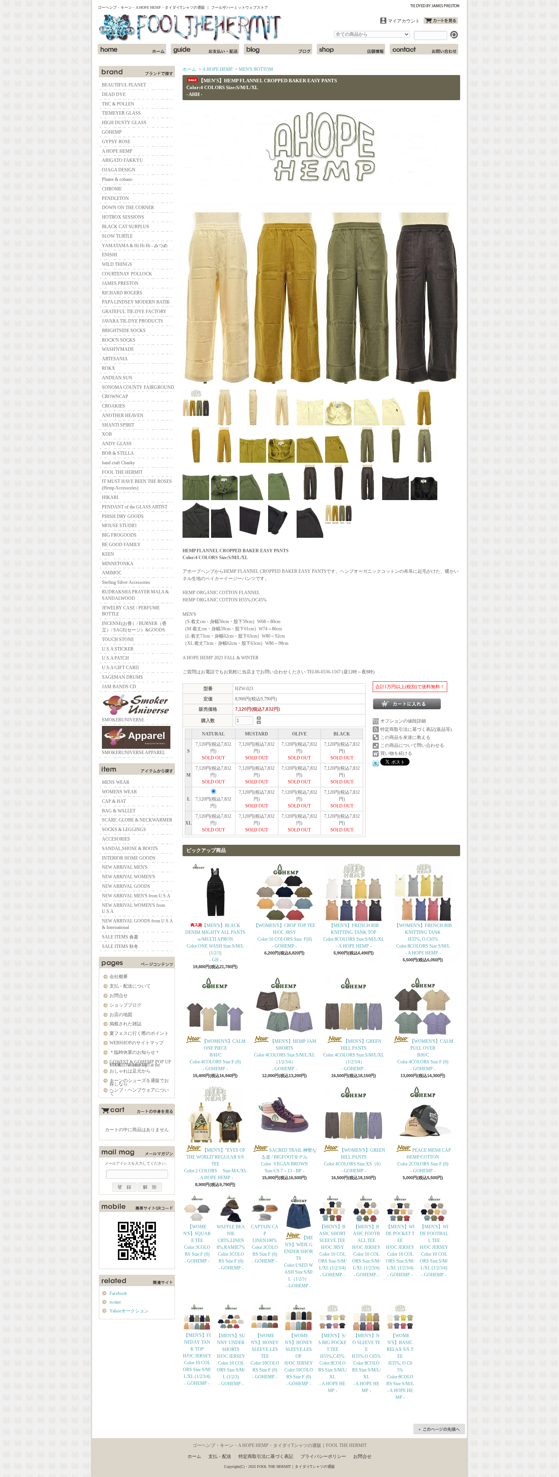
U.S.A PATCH (115, 658)
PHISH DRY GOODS (123, 516)
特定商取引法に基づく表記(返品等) (416, 729)
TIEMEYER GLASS (121, 113)
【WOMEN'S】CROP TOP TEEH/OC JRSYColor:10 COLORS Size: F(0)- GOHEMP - (284, 936)
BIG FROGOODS (119, 535)
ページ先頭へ (439, 1429)
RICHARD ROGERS (122, 293)
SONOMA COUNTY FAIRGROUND (138, 387)
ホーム (132, 49)
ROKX (108, 368)
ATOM (146, 1334)
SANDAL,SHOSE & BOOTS (130, 848)
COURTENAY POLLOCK (127, 274)
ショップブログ (278, 49)
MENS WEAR (115, 782)
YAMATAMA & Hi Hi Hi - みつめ (135, 245)
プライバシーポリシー (323, 1456)
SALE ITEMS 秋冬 (120, 946)
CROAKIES (113, 406)
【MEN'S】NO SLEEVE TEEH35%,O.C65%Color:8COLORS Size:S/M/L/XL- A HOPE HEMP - (366, 1363)
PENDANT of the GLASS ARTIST (134, 507)
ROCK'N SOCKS (118, 340)
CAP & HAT (114, 801)
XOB (107, 434)
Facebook (118, 1293)
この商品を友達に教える (405, 737)
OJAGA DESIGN (118, 170)
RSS (122, 1334)
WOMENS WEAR (119, 791)
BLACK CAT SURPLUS (125, 226)
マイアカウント (404, 21)
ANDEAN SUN (117, 377)
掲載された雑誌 (125, 1023)
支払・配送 (219, 1456)
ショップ (351, 49)
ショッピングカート (441, 20)
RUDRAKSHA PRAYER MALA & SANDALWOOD (135, 595)
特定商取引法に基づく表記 (265, 1456)
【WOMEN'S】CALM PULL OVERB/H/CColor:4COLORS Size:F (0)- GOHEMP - (425, 1055)
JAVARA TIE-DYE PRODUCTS (132, 321)
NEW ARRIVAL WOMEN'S (128, 876)
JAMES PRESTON (120, 283)
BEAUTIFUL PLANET (124, 85)
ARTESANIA (115, 358)
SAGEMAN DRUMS (122, 677)
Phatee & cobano (117, 179)
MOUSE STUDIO (119, 525)
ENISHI (109, 254)
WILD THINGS (117, 264)
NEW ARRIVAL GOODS (126, 886)
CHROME (112, 189)
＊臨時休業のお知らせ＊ (135, 1052)
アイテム (137, 769)
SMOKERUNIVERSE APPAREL (133, 752)
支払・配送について (205, 49)
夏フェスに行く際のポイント (139, 1033)
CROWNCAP (115, 396)
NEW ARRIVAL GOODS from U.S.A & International (137, 924)
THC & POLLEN (118, 104)
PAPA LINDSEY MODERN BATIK (136, 302)
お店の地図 (121, 1014)
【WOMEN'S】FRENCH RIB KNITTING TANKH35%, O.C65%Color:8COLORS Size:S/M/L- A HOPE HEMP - (423, 939)
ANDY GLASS (117, 443)
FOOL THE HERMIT (122, 472)
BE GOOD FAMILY (121, 544)
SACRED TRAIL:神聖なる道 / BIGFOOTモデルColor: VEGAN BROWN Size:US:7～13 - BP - (289, 1160)
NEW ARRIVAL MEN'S (125, 867)
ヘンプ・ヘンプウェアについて (139, 1091)
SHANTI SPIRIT (118, 425)
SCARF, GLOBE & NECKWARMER (137, 820)
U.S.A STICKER (117, 649)
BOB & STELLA (118, 453)
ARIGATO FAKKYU (122, 160)
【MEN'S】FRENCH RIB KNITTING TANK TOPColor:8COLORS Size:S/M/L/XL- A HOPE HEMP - (353, 936)
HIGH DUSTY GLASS (124, 122)
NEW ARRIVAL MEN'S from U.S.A (136, 895)
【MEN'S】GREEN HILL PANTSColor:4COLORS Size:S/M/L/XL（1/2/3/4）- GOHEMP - (353, 1055)
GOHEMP (112, 132)
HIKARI (110, 497)
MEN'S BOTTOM (256, 69)
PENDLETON (115, 198)
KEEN (108, 554)
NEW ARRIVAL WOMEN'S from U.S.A (133, 908)
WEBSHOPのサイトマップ (137, 1042)
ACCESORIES (116, 839)
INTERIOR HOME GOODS (129, 858)
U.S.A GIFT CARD (120, 667)
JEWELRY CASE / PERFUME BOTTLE (131, 611)
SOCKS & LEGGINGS (124, 829)
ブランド (137, 71)
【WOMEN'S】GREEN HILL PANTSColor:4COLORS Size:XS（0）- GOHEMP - (354, 1160)
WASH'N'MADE (118, 349)
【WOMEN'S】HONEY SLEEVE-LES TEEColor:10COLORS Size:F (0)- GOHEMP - (265, 1356)
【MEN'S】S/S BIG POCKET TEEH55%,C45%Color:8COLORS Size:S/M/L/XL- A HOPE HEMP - (332, 1363)
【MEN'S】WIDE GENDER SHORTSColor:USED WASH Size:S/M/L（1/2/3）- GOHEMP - (298, 1261)
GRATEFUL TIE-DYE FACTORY (134, 311)
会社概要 (119, 976)
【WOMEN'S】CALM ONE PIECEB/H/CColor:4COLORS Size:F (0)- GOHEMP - (218, 1055)
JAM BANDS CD (119, 686)
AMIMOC (112, 572)
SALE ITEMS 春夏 (120, 937)
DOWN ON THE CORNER (128, 207)
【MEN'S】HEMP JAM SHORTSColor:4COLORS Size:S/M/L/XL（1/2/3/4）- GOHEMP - (285, 1055)
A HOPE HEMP (117, 151)
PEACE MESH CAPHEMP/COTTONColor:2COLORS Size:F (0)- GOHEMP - (424, 1160)
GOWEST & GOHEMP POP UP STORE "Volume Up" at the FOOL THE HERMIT (140, 1063)
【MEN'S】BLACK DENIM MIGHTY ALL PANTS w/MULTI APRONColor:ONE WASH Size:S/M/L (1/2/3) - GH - (215, 942)
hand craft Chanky (118, 462)
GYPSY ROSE (116, 141)
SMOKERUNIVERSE (123, 720)
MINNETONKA (117, 563)
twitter (115, 1302)
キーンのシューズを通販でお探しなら (139, 1082)
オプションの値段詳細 (403, 721)
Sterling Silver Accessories (126, 582)
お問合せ (424, 49)
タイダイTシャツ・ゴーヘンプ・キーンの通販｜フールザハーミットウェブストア (191, 28)
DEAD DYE (113, 94)
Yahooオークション (129, 1311)
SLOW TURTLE (117, 236)
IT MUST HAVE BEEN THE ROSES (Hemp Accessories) (137, 485)
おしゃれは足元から (130, 1071)
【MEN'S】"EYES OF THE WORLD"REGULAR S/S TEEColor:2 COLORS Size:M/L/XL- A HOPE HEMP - (215, 1164)
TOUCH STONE (118, 639)
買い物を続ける (396, 753)
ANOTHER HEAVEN (122, 415)
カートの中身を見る (137, 1111)
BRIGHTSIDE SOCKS (124, 330)
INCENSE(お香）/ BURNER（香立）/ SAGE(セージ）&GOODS (134, 627)
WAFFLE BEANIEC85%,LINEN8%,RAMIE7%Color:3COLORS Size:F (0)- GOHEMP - (231, 1247)
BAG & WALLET (118, 811)
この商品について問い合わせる (412, 745)
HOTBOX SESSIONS (123, 217)
